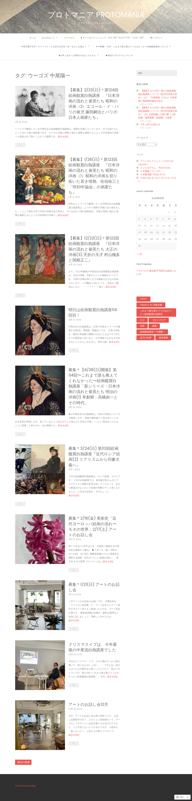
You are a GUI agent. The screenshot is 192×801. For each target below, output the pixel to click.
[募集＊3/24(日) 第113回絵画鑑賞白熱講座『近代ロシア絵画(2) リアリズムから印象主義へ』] (20, 504)
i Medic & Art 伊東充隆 (151, 305)
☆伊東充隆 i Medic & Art (152, 174)
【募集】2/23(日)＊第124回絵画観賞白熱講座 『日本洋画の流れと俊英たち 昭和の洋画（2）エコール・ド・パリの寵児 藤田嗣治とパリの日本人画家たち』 (94, 103)
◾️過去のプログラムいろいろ (119, 55)
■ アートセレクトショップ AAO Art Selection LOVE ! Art (112, 38)
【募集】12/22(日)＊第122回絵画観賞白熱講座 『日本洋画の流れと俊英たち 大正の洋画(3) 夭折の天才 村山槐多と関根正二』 (94, 249)
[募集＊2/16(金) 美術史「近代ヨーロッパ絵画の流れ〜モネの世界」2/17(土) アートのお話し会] (74, 570)
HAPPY (143, 299)
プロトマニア (158, 320)
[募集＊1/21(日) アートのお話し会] (74, 629)
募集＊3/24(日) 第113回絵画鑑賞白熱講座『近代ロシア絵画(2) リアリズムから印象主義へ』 (94, 457)
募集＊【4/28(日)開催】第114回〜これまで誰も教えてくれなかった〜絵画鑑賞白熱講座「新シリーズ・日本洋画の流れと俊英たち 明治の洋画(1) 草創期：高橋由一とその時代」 (94, 386)
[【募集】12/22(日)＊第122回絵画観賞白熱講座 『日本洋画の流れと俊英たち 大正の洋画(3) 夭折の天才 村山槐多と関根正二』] (20, 295)
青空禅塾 (163, 337)
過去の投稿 (23, 762)
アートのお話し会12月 (88, 704)
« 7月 (139, 254)
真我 (154, 326)
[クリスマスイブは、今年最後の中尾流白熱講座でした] (74, 685)
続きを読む (63, 136)
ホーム (33, 38)
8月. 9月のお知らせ (150, 124)
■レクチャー (156, 38)
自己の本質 (145, 337)
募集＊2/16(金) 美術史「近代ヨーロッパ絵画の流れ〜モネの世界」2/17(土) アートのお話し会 (92, 527)
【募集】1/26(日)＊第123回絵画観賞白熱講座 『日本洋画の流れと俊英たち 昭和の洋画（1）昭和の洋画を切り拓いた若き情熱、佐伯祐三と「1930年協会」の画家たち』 (94, 176)
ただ (142, 320)
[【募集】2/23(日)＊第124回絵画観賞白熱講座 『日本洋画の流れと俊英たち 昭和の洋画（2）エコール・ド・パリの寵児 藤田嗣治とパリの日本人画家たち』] (20, 145)
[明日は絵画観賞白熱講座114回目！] (74, 350)
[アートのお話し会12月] (74, 743)
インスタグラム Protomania (155, 167)
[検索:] (156, 73)
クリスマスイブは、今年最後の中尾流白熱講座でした (92, 647)
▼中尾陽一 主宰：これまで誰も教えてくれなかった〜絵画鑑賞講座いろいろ (132, 46)
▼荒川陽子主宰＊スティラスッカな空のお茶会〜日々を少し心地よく (53, 46)
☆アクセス (69, 38)
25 (145, 239)
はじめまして (48, 38)
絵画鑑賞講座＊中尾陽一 (152, 331)
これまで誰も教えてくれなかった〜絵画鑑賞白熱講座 (155, 312)
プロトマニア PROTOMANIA (96, 14)
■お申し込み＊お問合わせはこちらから (77, 55)
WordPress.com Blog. (25, 785)
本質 (142, 326)
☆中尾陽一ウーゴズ (150, 171)
